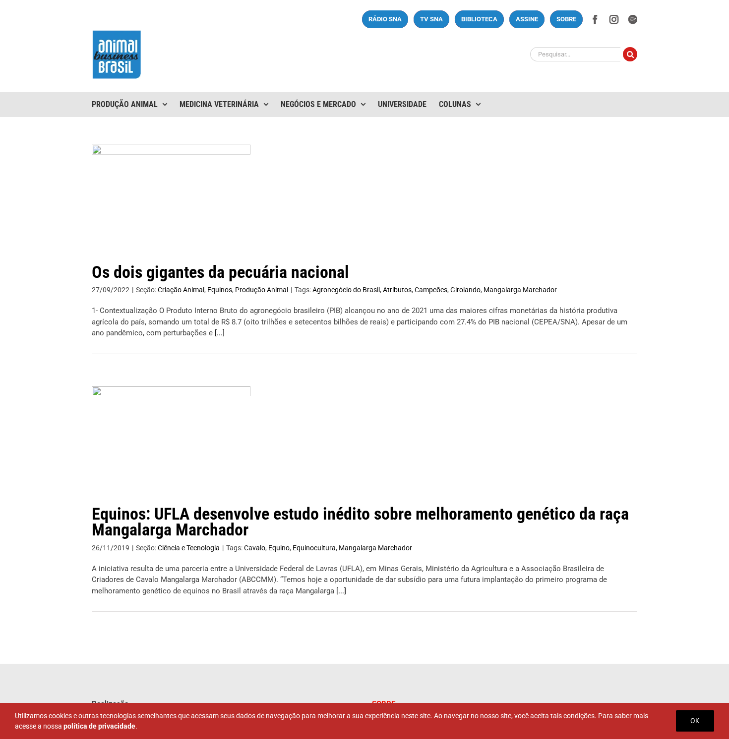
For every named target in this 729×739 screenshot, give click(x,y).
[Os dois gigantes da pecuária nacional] (171, 195)
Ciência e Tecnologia (189, 548)
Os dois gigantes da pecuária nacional (220, 272)
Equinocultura (314, 548)
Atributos (397, 290)
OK (695, 720)
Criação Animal (181, 290)
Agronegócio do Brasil (346, 290)
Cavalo (254, 548)
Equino (279, 548)
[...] (220, 332)
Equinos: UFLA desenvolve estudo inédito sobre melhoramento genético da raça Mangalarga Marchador (360, 521)
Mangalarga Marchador (520, 290)
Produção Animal (261, 290)
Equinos (219, 290)
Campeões (431, 290)
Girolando (465, 290)
